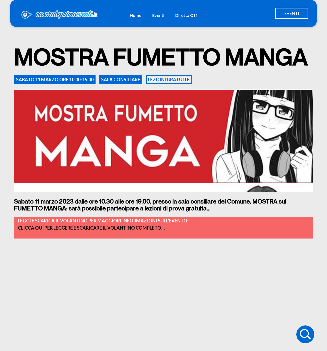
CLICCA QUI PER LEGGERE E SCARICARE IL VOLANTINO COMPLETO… (91, 228)
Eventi (158, 15)
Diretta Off (186, 15)
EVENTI (291, 13)
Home (135, 15)
